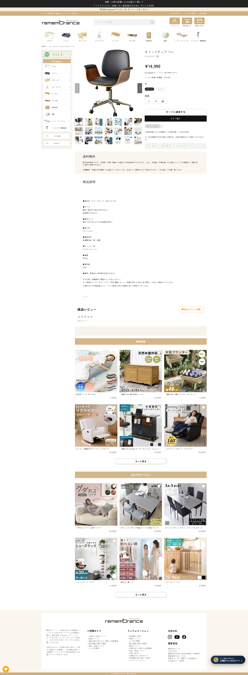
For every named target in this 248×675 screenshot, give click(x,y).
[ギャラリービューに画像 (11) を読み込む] (108, 131)
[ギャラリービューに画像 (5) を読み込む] (118, 122)
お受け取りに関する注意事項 (140, 648)
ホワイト (161, 89)
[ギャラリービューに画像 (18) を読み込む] (108, 140)
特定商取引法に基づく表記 (139, 658)
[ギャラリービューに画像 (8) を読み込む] (79, 131)
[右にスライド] (139, 88)
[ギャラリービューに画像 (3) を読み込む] (98, 122)
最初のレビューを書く (191, 309)
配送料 (150, 73)
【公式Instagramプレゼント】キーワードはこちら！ (124, 9)
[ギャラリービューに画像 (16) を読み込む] (89, 140)
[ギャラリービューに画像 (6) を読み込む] (128, 122)
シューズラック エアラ (85, 582)
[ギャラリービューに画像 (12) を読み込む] (118, 131)
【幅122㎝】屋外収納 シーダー (133, 394)
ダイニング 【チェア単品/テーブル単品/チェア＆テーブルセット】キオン (140, 528)
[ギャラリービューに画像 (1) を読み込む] (79, 122)
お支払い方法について (97, 636)
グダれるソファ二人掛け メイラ (88, 528)
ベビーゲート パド (172, 582)
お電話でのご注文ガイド (138, 656)
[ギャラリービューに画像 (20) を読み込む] (128, 140)
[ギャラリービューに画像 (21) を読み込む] (138, 140)
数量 (147, 95)
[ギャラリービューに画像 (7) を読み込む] (138, 122)
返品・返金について (96, 646)
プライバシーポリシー (137, 660)
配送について (94, 638)
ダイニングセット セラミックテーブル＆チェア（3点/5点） (185, 528)
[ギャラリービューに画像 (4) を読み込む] (108, 122)
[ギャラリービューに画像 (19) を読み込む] (118, 140)
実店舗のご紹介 (135, 636)
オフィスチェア (166, 146)
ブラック (149, 89)
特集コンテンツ (135, 638)
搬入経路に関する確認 (97, 643)
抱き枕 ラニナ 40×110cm (86, 394)
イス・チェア (53, 46)
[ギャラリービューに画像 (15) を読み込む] (79, 140)
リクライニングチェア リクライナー (179, 449)
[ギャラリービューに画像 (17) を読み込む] (98, 140)
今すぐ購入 (176, 118)
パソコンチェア (181, 146)
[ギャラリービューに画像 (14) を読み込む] (138, 131)
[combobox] (125, 22)
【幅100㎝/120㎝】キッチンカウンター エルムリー (141, 449)
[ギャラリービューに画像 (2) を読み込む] (89, 122)
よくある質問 (94, 648)
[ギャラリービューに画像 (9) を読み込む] (89, 131)
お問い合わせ (134, 653)
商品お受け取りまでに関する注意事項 (103, 641)
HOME (43, 46)
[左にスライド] (77, 88)
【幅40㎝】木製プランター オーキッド (180, 394)
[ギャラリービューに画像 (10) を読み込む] (98, 131)
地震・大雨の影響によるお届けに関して (124, 1)
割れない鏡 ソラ (127, 582)
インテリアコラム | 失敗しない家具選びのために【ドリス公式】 (124, 5)
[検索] (153, 22)
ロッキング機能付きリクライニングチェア (92, 449)
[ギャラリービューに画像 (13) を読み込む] (128, 131)
